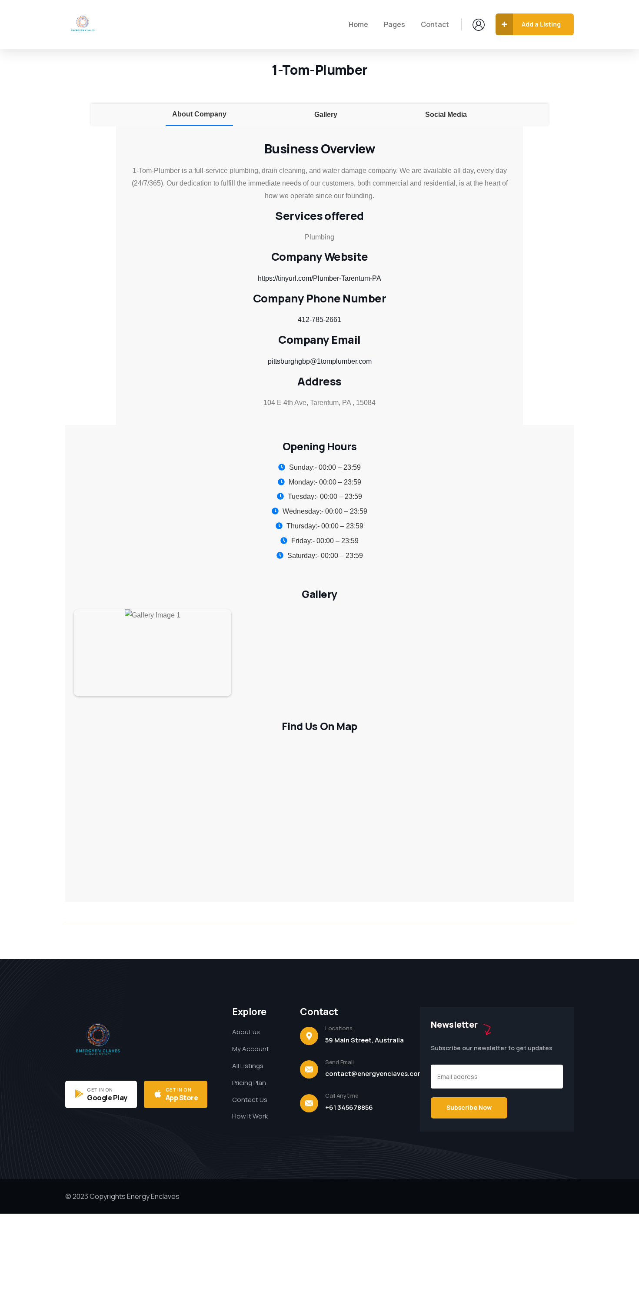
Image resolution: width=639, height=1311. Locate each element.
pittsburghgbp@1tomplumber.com (320, 361)
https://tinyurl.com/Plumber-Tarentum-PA (319, 278)
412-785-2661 (319, 319)
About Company (199, 114)
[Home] (82, 24)
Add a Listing (541, 24)
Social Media (446, 114)
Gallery (325, 114)
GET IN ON (100, 1089)
